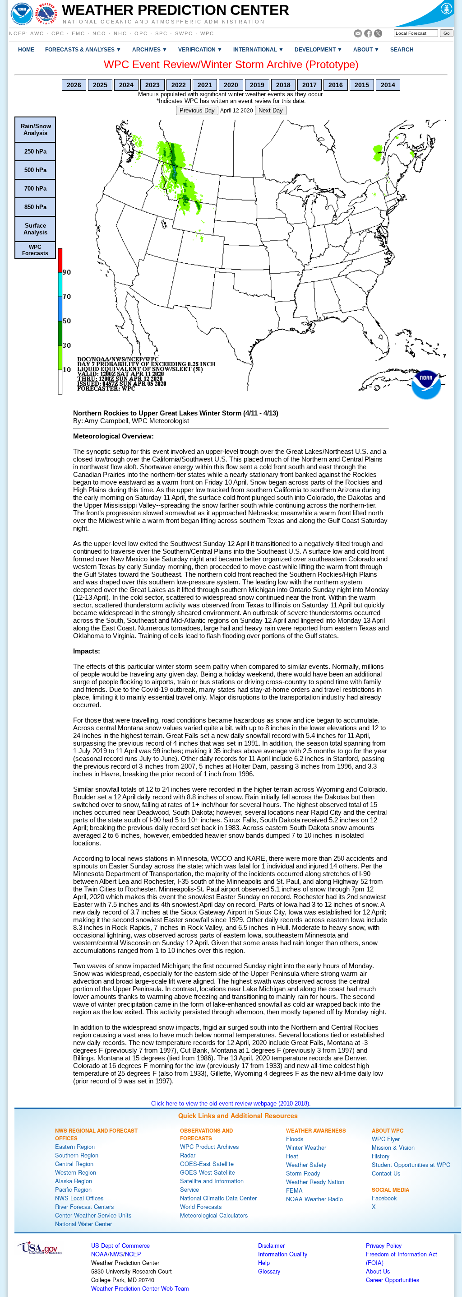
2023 (152, 85)
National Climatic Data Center (218, 1198)
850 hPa (35, 207)
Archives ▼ (149, 49)
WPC (207, 33)
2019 (257, 85)
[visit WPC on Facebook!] (368, 35)
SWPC (184, 33)
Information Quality (282, 1254)
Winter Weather (306, 1147)
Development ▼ (318, 49)
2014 (388, 85)
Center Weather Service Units (93, 1215)
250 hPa (35, 151)
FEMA (294, 1190)
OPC (141, 33)
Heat (292, 1156)
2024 (126, 85)
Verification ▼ (200, 49)
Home (26, 49)
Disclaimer (271, 1245)
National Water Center (83, 1223)
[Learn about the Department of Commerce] (423, 13)
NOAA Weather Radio (314, 1198)
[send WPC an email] (358, 35)
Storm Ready (303, 1173)
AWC (37, 33)
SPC (161, 33)
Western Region (75, 1172)
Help (264, 1262)
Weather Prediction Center (175, 10)
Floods (294, 1138)
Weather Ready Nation (315, 1181)
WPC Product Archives (209, 1146)
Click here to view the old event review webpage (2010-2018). (231, 1103)
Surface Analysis (35, 229)
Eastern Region (75, 1146)
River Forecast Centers (84, 1206)
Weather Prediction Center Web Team (140, 1288)
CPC (58, 33)
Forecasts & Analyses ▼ (83, 49)
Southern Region (76, 1155)
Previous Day (197, 110)
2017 (309, 85)
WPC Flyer (386, 1138)
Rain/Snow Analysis (36, 129)
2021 (205, 85)
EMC (78, 33)
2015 (362, 85)
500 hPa (35, 170)
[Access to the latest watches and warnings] (46, 13)
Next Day (271, 110)
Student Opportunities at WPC (411, 1164)
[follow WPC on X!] (378, 35)
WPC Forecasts (35, 250)
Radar (187, 1155)
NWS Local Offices (79, 1198)
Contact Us (386, 1173)
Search (402, 49)
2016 (335, 85)
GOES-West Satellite (207, 1172)
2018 (283, 85)
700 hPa (35, 188)
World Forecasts (201, 1206)
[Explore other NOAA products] (22, 13)
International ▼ (258, 49)
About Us (378, 1271)
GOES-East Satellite (207, 1163)
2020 (231, 85)
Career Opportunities (392, 1279)
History (380, 1156)
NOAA (99, 1254)
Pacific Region (73, 1189)
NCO (99, 33)
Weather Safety (306, 1164)
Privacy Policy (384, 1245)
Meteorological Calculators (214, 1215)
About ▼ (366, 49)
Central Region (74, 1163)
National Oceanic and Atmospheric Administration (164, 21)
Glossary (269, 1271)
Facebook (384, 1198)
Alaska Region (73, 1180)
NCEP (17, 33)
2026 (74, 85)
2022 (178, 85)
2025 (100, 85)
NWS (116, 1254)
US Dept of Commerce (120, 1245)
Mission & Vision (393, 1147)
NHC (120, 33)
